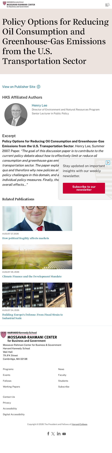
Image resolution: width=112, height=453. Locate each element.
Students (63, 380)
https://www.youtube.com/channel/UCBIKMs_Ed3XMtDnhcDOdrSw (64, 434)
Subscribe (63, 386)
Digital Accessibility (14, 414)
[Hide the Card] (108, 163)
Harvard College (79, 424)
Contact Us (9, 397)
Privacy (7, 402)
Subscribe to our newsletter (84, 188)
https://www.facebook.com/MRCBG (49, 434)
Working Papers (11, 386)
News (61, 369)
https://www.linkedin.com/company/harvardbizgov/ (59, 434)
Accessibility (10, 408)
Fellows (7, 380)
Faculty (62, 375)
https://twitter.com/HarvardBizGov (53, 434)
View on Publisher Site (18, 87)
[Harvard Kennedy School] (19, 4)
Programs (8, 369)
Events (6, 375)
